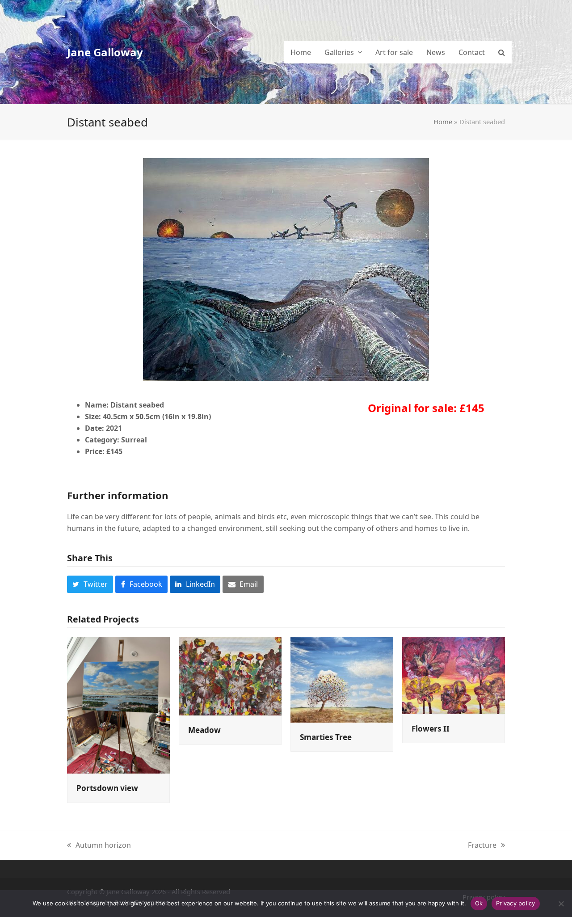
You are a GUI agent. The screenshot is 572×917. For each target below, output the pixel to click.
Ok (479, 903)
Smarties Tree (326, 737)
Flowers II (431, 729)
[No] (560, 903)
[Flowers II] (453, 674)
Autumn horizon (99, 845)
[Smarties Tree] (341, 679)
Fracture (482, 845)
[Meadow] (230, 675)
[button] (502, 52)
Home (442, 121)
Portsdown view (107, 788)
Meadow (204, 730)
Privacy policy (515, 903)
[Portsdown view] (118, 704)
